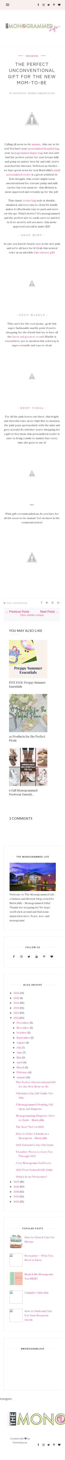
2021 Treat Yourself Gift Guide (34, 1169)
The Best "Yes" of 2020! (30, 1127)
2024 (16, 1002)
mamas (36, 144)
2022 (16, 1012)
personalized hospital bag (43, 148)
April (20, 1062)
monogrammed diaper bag (27, 153)
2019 (16, 1186)
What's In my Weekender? (31, 1176)
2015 (16, 1201)
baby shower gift (44, 252)
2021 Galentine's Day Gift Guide (35, 1145)
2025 (16, 998)
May (19, 1057)
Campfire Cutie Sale (37, 1292)
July (19, 1047)
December (23, 1022)
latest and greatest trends (28, 336)
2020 (16, 1181)
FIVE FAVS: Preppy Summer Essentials (27, 684)
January (21, 1077)
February (22, 1072)
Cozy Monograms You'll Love (33, 1163)
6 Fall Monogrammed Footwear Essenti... (23, 792)
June (19, 1052)
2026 (16, 993)
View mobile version (32, 615)
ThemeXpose (19, 1442)
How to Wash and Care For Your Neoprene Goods (38, 1315)
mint (38, 243)
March (20, 1067)
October (22, 1032)
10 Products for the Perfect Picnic (27, 738)
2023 (16, 1008)
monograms (32, 55)
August (21, 1042)
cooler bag (29, 200)
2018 (16, 1191)
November (23, 1027)
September (23, 1037)
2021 (16, 1017)
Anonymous (19, 93)
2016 (16, 1196)
